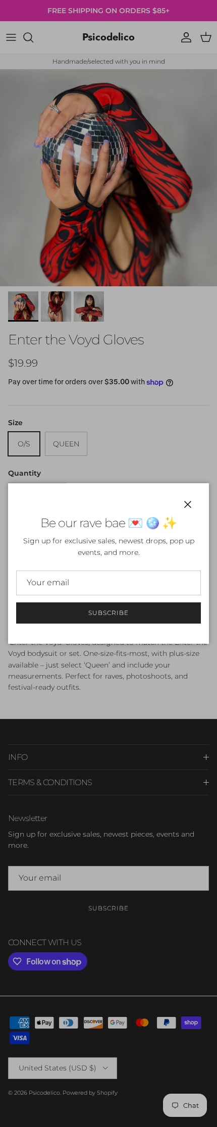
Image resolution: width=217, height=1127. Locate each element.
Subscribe (108, 613)
